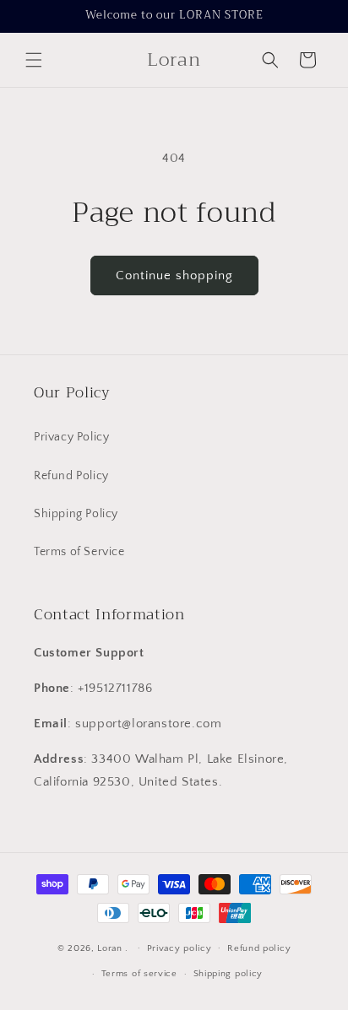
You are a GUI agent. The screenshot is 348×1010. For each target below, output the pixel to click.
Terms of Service (79, 552)
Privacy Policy (71, 437)
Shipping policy (228, 974)
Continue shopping (174, 275)
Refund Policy (71, 476)
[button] (33, 59)
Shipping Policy (76, 514)
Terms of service (139, 974)
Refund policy (259, 948)
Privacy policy (179, 948)
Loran (109, 947)
